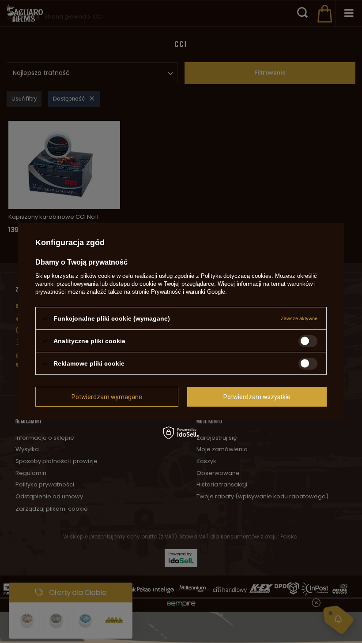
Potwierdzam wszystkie (256, 396)
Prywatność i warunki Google (188, 291)
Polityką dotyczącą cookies (236, 276)
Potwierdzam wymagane (107, 396)
